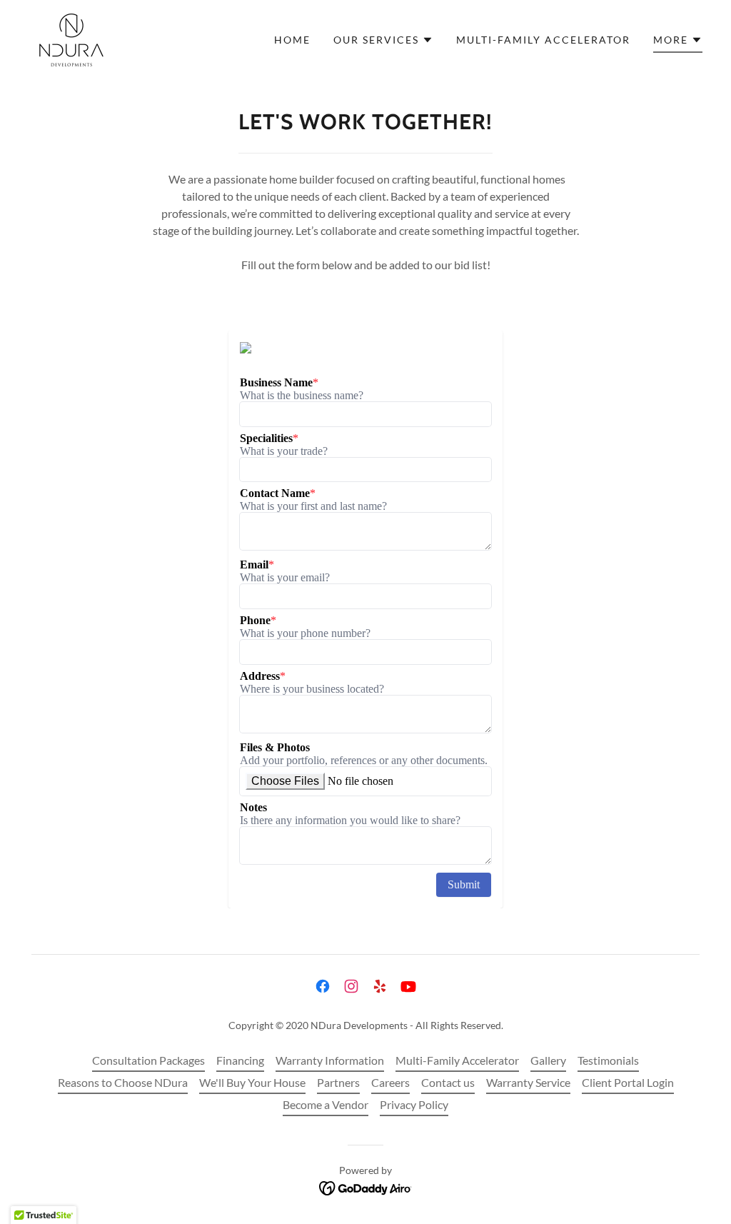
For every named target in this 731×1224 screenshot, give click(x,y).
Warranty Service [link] (528, 1082)
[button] (383, 40)
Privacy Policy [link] (414, 1104)
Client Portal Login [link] (628, 1082)
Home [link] (292, 40)
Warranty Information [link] (330, 1060)
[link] (71, 38)
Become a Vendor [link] (325, 1104)
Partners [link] (338, 1082)
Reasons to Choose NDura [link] (123, 1082)
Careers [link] (390, 1082)
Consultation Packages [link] (148, 1060)
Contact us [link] (448, 1082)
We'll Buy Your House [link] (252, 1082)
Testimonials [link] (608, 1060)
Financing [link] (240, 1060)
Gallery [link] (548, 1060)
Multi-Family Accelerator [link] (543, 40)
